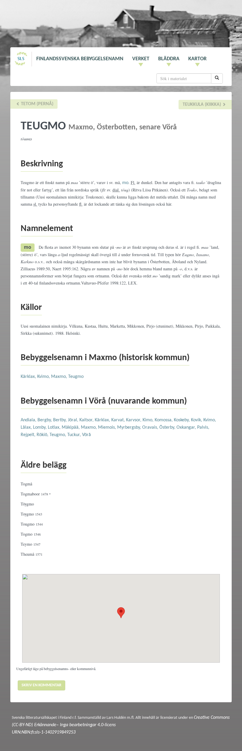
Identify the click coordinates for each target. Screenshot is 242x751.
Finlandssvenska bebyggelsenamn (79, 59)
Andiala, (29, 420)
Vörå (86, 435)
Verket (140, 59)
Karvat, (118, 420)
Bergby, (45, 420)
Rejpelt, (29, 435)
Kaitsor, (87, 420)
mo (125, 183)
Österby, (167, 427)
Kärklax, (29, 376)
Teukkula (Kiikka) (202, 104)
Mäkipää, (71, 427)
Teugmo (76, 376)
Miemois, (107, 427)
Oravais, (150, 427)
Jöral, (73, 420)
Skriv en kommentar (41, 685)
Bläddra (168, 59)
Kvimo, (44, 376)
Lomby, (40, 427)
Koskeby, (182, 420)
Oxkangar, (186, 427)
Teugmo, (58, 435)
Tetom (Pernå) (36, 104)
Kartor (197, 59)
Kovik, (197, 420)
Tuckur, (74, 435)
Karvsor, (134, 420)
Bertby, (60, 420)
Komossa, (164, 420)
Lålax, (27, 427)
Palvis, (203, 427)
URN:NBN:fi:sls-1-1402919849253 (44, 732)
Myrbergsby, (129, 427)
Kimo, (149, 420)
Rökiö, (43, 435)
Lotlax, (55, 427)
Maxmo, (59, 376)
